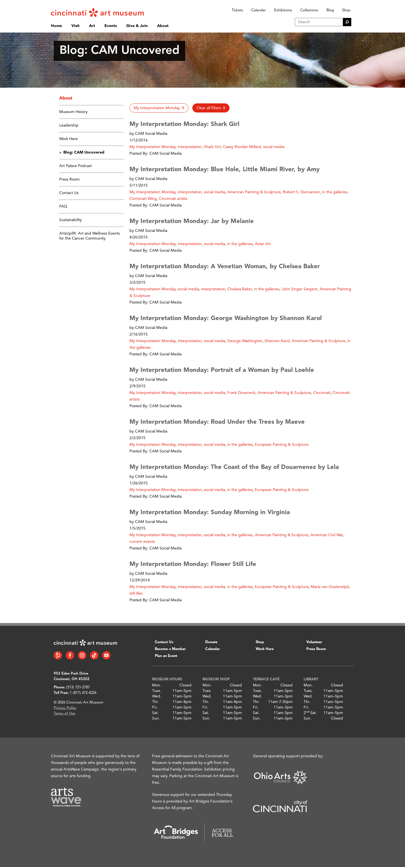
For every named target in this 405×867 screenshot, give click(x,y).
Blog (330, 10)
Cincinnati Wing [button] (143, 199)
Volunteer (314, 642)
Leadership (69, 125)
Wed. (156, 696)
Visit (75, 26)
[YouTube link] (106, 655)
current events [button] (142, 542)
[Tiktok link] (94, 655)
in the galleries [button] (334, 192)
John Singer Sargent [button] (299, 289)
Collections (309, 10)
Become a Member (170, 649)
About (163, 26)
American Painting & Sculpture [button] (254, 192)
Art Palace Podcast (75, 166)
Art (92, 26)
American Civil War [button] (326, 535)
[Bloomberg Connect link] (58, 655)
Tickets (237, 10)
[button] (158, 107)
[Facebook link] (70, 655)
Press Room (69, 179)
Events (110, 26)
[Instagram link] (82, 655)
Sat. (155, 713)
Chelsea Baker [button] (239, 289)
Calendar (258, 10)
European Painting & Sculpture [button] (282, 445)
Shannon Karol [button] (277, 341)
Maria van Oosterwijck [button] (330, 587)
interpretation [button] (190, 147)
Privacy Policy (65, 708)
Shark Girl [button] (212, 147)
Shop (346, 10)
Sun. (156, 718)
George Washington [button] (244, 341)
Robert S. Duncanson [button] (301, 192)
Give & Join (137, 26)
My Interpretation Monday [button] (152, 147)
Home (56, 26)
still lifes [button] (136, 593)
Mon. (156, 685)
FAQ (63, 206)
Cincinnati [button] (321, 393)
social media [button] (273, 147)
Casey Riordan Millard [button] (242, 147)
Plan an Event (166, 656)
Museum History (73, 112)
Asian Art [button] (263, 244)
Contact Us (69, 193)
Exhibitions (283, 10)
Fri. (155, 707)
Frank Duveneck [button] (241, 393)
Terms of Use (64, 713)
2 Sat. (310, 713)
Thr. (155, 702)
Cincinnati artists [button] (173, 199)
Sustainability (70, 220)
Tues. (156, 691)
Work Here (68, 139)
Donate (211, 642)
